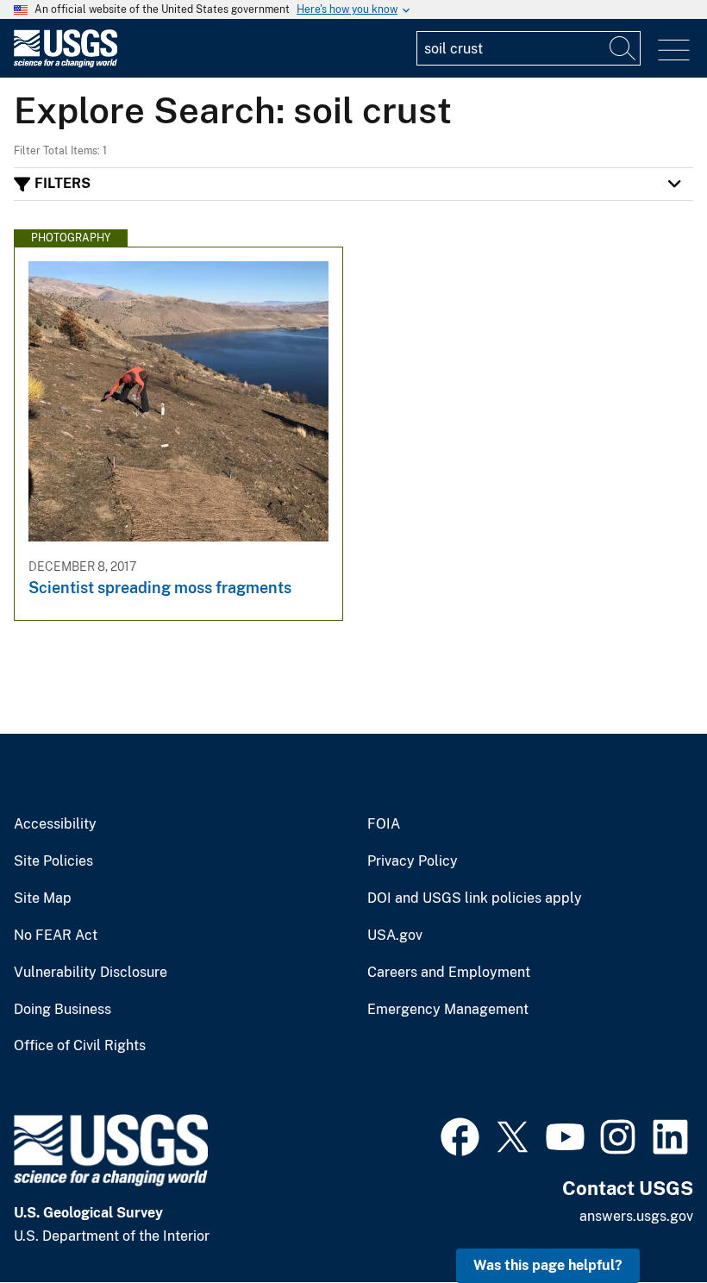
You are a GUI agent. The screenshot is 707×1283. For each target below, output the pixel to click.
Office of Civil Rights (80, 1046)
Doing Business (62, 1009)
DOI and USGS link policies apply (474, 898)
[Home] (65, 63)
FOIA (383, 824)
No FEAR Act (55, 935)
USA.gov (394, 935)
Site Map (43, 898)
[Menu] (673, 50)
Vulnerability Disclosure (90, 972)
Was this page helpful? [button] (548, 1265)
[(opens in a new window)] (460, 1134)
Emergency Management (448, 1009)
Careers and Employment (448, 972)
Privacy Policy (412, 861)
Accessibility (55, 824)
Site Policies (53, 861)
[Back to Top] (644, 1220)
